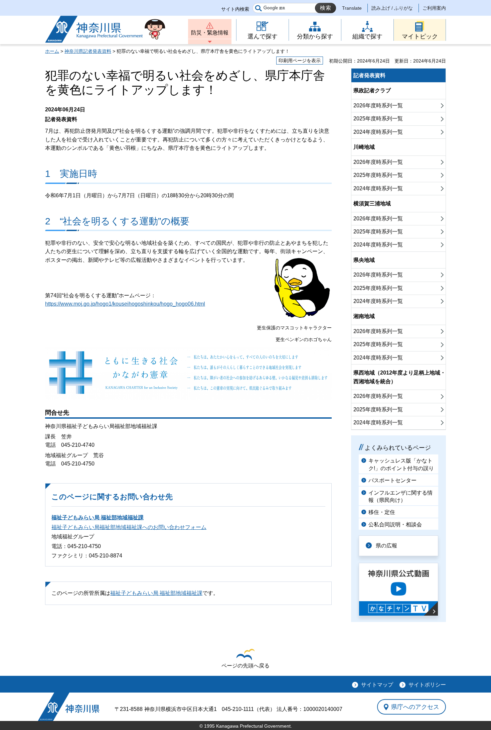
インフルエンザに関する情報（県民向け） (400, 496)
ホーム (52, 51)
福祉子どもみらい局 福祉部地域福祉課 (97, 517)
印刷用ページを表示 (300, 60)
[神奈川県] (69, 707)
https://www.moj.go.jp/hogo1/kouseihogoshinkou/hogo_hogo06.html (125, 304)
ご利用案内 (434, 8)
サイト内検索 (235, 9)
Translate (352, 8)
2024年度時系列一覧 (378, 132)
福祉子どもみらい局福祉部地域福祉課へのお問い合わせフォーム (128, 527)
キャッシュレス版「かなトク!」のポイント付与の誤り (401, 464)
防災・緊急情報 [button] (209, 32)
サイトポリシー (427, 685)
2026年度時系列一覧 (378, 105)
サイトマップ (377, 685)
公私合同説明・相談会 (395, 524)
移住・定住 (381, 512)
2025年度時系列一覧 (378, 118)
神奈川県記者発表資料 (87, 51)
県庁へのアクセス (415, 706)
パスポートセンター (392, 480)
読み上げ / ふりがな (392, 8)
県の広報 (386, 545)
